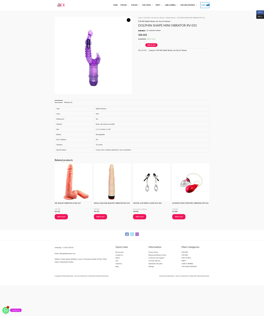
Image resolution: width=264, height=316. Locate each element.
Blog (117, 266)
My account (119, 252)
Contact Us (119, 255)
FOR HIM (134, 5)
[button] (128, 20)
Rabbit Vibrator (171, 18)
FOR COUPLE (146, 5)
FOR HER (123, 5)
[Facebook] (127, 234)
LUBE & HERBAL (170, 5)
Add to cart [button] (61, 217)
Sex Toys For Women (158, 18)
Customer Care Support (156, 258)
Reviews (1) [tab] (68, 102)
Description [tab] (59, 102)
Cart (117, 261)
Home (115, 5)
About (118, 258)
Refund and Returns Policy (157, 255)
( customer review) (153, 30)
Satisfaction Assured (155, 263)
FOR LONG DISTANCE (187, 5)
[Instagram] (137, 234)
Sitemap (151, 266)
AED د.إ (259, 17)
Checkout (119, 263)
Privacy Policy (153, 252)
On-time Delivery (154, 261)
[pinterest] (132, 234)
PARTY (158, 5)
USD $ (259, 12)
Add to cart (151, 45)
